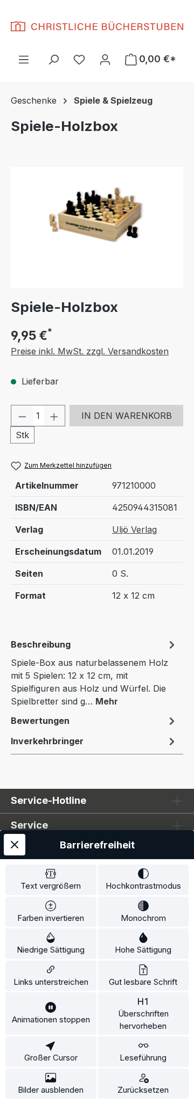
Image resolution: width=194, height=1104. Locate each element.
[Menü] (24, 59)
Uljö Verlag (134, 529)
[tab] (94, 672)
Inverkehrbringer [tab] (47, 741)
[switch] (50, 880)
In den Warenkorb (126, 415)
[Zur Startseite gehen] (97, 26)
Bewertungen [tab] (40, 720)
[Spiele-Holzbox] (97, 227)
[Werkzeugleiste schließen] (14, 844)
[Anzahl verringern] (22, 415)
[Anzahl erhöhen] (54, 415)
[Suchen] (53, 59)
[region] (97, 227)
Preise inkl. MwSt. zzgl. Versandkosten (90, 351)
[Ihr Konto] (105, 59)
